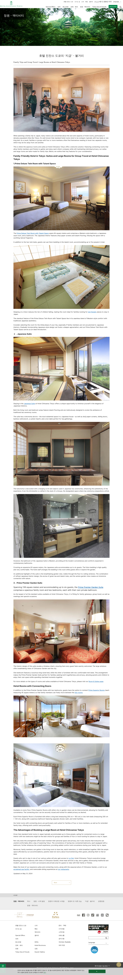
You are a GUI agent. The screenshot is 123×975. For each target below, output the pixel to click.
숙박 (16, 939)
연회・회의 (74, 7)
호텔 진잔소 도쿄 (68, 1)
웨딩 (86, 1)
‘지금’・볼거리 (90, 901)
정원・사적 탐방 (39, 901)
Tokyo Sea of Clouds (99, 7)
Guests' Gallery (40, 952)
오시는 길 (77, 1)
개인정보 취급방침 (65, 942)
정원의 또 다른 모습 (75, 901)
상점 (36, 948)
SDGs (36, 942)
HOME (15, 895)
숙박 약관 (62, 945)
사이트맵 (61, 929)
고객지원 (61, 932)
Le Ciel (71, 858)
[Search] (106, 938)
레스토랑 (18, 942)
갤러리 (91, 1)
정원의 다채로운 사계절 (56, 901)
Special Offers (50, 7)
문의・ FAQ (62, 925)
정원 (16, 948)
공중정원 (101, 901)
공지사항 (61, 939)
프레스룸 (61, 935)
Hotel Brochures (40, 945)
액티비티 (37, 932)
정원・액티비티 (32, 905)
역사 (28, 901)
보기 (45, 972)
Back (55, 882)
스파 (82, 1)
